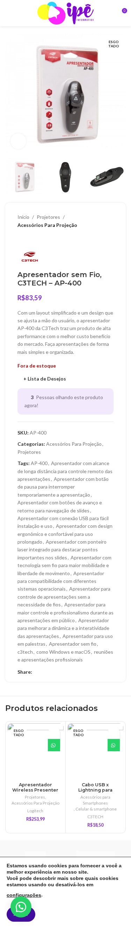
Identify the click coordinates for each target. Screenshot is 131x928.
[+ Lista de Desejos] (54, 733)
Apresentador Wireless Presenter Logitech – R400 (35, 790)
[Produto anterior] (20, 239)
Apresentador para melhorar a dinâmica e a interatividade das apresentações (63, 628)
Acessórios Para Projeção (47, 225)
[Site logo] (65, 12)
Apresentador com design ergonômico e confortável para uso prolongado (64, 534)
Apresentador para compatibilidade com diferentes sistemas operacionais (60, 581)
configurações (24, 895)
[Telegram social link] (68, 672)
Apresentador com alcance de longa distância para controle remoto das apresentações (64, 471)
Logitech (35, 810)
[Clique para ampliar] (18, 141)
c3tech (25, 652)
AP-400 (39, 463)
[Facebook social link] (36, 672)
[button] (20, 906)
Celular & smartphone (96, 809)
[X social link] (44, 672)
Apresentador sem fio (72, 644)
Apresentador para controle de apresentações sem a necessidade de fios (63, 596)
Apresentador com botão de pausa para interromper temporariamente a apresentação (63, 487)
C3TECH (95, 816)
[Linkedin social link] (52, 672)
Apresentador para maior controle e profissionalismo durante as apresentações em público (65, 612)
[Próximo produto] (34, 239)
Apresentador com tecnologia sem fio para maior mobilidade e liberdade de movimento (64, 565)
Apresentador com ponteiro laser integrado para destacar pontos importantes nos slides (62, 549)
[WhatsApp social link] (60, 672)
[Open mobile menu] (8, 13)
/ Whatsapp (54, 745)
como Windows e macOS (63, 652)
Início (23, 217)
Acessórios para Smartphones (95, 800)
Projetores (48, 217)
